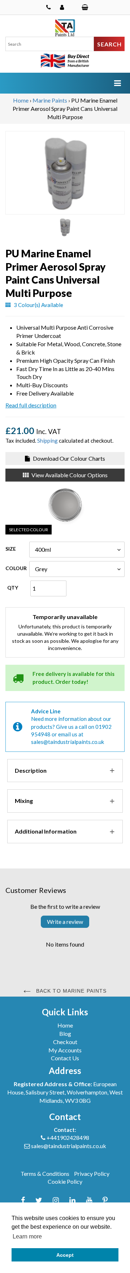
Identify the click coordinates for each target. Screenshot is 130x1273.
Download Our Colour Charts (68, 458)
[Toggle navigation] (117, 83)
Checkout (65, 1041)
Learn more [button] (27, 1236)
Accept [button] (65, 1255)
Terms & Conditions (45, 1173)
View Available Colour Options (69, 474)
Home (21, 100)
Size (10, 549)
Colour (16, 568)
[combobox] (49, 44)
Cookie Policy (65, 1181)
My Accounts (65, 1050)
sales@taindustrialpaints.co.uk (67, 742)
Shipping (47, 440)
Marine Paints (49, 100)
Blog (65, 1033)
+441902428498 (68, 1137)
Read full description (30, 405)
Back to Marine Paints (70, 991)
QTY (12, 587)
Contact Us (65, 1058)
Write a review (65, 921)
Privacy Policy (91, 1173)
